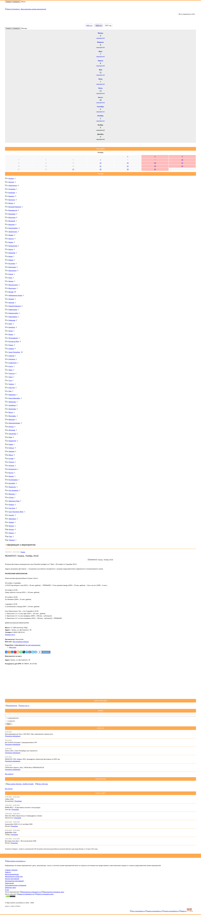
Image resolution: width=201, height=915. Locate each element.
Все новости (9, 774)
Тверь (10, 370)
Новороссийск (13, 313)
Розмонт (11, 504)
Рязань (10, 345)
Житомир (12, 430)
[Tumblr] (29, 652)
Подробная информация (12, 736)
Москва (11, 292)
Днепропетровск (14, 423)
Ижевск (10, 235)
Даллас (11, 476)
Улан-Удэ (11, 387)
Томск (10, 377)
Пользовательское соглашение (15, 885)
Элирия (11, 522)
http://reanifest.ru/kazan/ (21, 641)
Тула (10, 380)
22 (128, 166)
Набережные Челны (15, 295)
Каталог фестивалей (12, 879)
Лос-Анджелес (14, 490)
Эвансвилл (12, 519)
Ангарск (11, 178)
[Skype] (32, 652)
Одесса (11, 448)
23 (155, 166)
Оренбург (11, 327)
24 (182, 166)
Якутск (10, 412)
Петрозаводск (13, 338)
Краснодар (12, 267)
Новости (31, 5)
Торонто (11, 462)
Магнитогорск (13, 285)
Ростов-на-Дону (13, 341)
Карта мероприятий (12, 874)
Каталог (56, 5)
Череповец (12, 409)
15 (128, 163)
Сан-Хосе (12, 508)
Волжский (11, 221)
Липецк (10, 281)
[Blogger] (18, 652)
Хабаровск (12, 394)
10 (182, 160)
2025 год (89, 25)
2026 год (48, 5)
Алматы (11, 533)
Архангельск (12, 185)
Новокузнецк (12, 309)
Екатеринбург (13, 228)
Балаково (11, 192)
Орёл (10, 324)
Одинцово (11, 320)
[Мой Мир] (12, 652)
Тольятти (11, 373)
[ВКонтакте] (6, 652)
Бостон (11, 472)
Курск (10, 277)
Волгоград (11, 217)
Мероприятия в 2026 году (14, 876)
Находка (11, 302)
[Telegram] (35, 652)
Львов (11, 444)
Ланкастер (12, 487)
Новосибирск (12, 317)
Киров (10, 256)
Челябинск (12, 405)
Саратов (11, 356)
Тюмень (11, 384)
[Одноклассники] (9, 652)
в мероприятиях (13, 718)
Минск (11, 455)
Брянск (10, 203)
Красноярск (12, 270)
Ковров (10, 260)
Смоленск (11, 359)
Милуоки (12, 494)
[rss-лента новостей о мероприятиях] (25, 894)
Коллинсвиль (13, 480)
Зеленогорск (12, 231)
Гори (10, 536)
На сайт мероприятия (32, 645)
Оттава (11, 458)
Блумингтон (13, 469)
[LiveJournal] (24, 652)
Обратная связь (68, 5)
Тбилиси (12, 540)
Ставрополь (12, 363)
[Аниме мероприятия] (15, 861)
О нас (7, 890)
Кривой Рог (12, 441)
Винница (12, 419)
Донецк (11, 426)
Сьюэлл (11, 515)
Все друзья (9, 789)
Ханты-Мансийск (14, 398)
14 (100, 163)
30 (155, 169)
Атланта (11, 465)
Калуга (10, 249)
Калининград (12, 246)
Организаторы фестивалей (14, 881)
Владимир (11, 214)
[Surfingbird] (27, 652)
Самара (11, 348)
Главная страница (11, 870)
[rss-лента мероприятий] (30, 892)
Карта (39, 5)
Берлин (11, 526)
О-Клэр (11, 497)
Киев (10, 437)
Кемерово (11, 253)
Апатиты (11, 182)
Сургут (10, 366)
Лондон (11, 529)
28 (100, 169)
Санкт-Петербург (14, 352)
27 (73, 169)
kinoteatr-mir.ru (10, 634)
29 (128, 169)
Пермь (10, 334)
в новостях (11, 721)
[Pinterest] (15, 652)
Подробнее (18, 801)
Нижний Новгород (14, 306)
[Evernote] (21, 652)
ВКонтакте (12, 647)
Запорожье (12, 433)
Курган (10, 274)
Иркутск (11, 238)
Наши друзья (9, 883)
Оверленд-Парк (14, 501)
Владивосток (12, 210)
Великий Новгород (14, 207)
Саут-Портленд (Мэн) (16, 512)
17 (182, 163)
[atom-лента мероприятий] (52, 892)
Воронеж (11, 224)
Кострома (11, 263)
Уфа (10, 391)
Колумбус (12, 483)
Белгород (11, 200)
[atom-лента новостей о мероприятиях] (44, 894)
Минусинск (12, 288)
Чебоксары (12, 402)
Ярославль (12, 416)
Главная (9, 5)
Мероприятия (20, 5)
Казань (10, 242)
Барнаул (11, 196)
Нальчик (11, 299)
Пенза (10, 331)
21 (100, 166)
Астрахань (12, 189)
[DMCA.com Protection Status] (10, 897)
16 (155, 163)
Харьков (11, 451)
